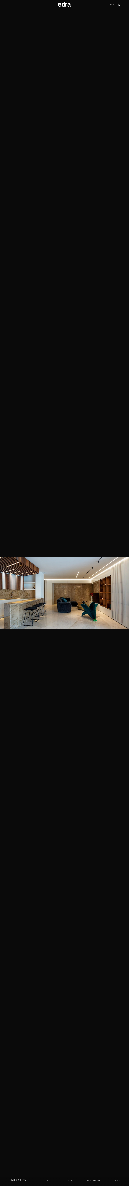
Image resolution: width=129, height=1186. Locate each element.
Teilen (117, 1180)
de (111, 5)
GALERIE (70, 1180)
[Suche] (119, 5)
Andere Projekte (94, 1180)
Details (50, 1180)
